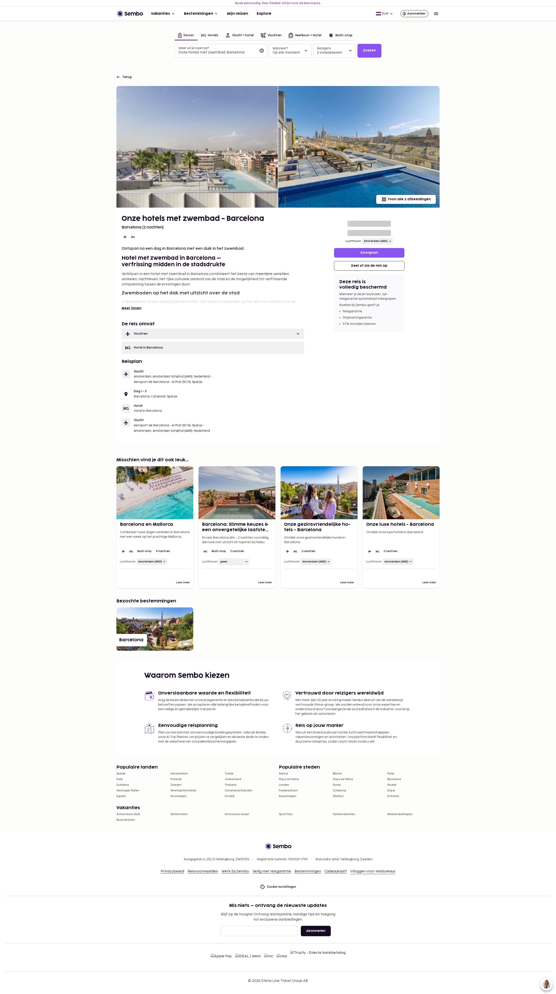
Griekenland (233, 779)
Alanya (283, 773)
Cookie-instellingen (281, 886)
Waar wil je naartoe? (193, 48)
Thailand (230, 785)
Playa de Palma (289, 779)
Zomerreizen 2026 (128, 814)
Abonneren (315, 930)
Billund (337, 773)
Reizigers (324, 48)
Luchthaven (353, 241)
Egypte (121, 796)
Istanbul (338, 796)
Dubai (391, 790)
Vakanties (160, 13)
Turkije (229, 773)
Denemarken (179, 773)
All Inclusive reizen (237, 814)
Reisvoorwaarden (203, 871)
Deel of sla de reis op (369, 265)
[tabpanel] (278, 51)
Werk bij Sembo (235, 871)
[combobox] (217, 52)
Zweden (175, 785)
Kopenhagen (287, 796)
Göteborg (339, 790)
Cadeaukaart (335, 871)
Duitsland (122, 785)
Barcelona (394, 779)
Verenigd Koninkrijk (183, 790)
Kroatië (230, 796)
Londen (284, 785)
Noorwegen (178, 796)
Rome (337, 785)
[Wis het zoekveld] (261, 50)
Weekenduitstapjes (399, 814)
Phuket (391, 785)
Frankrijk (176, 779)
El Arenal (393, 796)
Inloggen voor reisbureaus (372, 871)
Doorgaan (369, 252)
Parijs (390, 773)
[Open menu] (436, 13)
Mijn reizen (237, 13)
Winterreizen (179, 814)
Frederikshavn (288, 790)
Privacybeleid (172, 871)
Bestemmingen (198, 13)
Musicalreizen (125, 820)
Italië (119, 779)
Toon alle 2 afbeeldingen (409, 199)
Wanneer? (280, 48)
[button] (213, 334)
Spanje (121, 773)
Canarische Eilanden (238, 790)
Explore (264, 13)
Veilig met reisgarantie (272, 871)
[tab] (186, 35)
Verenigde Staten (127, 790)
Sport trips (285, 814)
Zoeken (369, 50)
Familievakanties (344, 814)
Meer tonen (131, 308)
